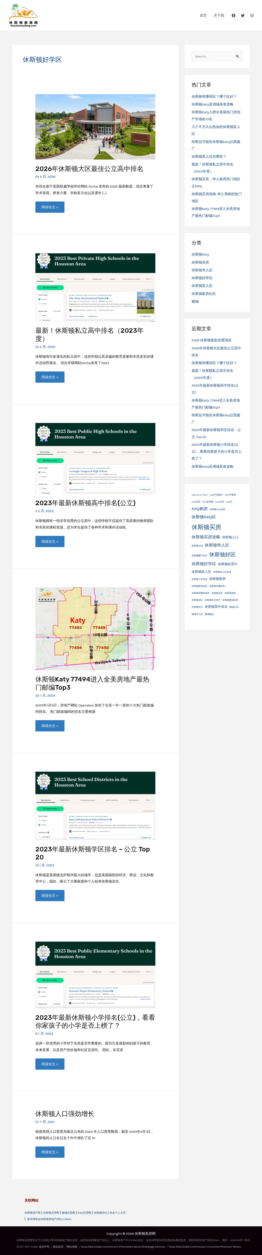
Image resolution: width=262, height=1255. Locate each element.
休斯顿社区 (197, 600)
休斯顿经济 (197, 607)
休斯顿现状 (230, 593)
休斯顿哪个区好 (199, 555)
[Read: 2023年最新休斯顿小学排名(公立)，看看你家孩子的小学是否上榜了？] (95, 974)
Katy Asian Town (200, 494)
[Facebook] (233, 15)
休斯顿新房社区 (204, 294)
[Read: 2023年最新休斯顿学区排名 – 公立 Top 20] (95, 805)
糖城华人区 (197, 614)
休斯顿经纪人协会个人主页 (110, 1212)
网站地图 (72, 1246)
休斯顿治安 (217, 593)
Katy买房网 (84, 1212)
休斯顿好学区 (202, 278)
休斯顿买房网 (51, 1212)
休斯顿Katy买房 (217, 509)
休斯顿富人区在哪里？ (209, 156)
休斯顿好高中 (228, 564)
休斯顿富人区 (202, 286)
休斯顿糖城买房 (230, 600)
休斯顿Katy (200, 254)
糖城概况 (209, 614)
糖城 (195, 301)
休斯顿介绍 (197, 545)
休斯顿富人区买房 (222, 572)
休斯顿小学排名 (199, 579)
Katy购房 (200, 508)
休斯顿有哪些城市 (201, 593)
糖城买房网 (68, 1212)
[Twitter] (243, 15)
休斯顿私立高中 (212, 600)
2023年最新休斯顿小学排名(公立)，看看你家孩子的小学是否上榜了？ (95, 1021)
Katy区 (229, 501)
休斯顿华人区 (202, 270)
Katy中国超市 (216, 494)
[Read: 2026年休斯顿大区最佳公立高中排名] (95, 126)
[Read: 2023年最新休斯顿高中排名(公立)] (95, 458)
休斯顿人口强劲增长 (64, 1114)
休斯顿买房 (200, 262)
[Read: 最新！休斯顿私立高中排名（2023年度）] (95, 287)
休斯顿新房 (217, 579)
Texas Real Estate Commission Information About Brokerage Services (123, 1246)
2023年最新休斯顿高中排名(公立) (85, 503)
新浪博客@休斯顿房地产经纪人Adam (49, 1219)
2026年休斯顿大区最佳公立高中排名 (89, 169)
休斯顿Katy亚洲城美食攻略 (212, 104)
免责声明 (44, 1246)
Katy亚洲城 (207, 501)
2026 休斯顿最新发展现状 (212, 340)
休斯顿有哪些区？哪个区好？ (214, 96)
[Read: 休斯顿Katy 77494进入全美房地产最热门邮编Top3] (95, 628)
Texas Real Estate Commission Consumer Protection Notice (204, 1246)
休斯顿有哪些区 (217, 586)
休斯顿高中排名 (216, 607)
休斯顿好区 (222, 555)
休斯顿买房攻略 (206, 537)
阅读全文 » (49, 209)
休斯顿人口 (230, 537)
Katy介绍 (219, 501)
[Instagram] (252, 15)
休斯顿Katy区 (204, 517)
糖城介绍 (233, 607)
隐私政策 (58, 1246)
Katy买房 (196, 501)
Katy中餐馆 (230, 494)
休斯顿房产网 (33, 1212)
